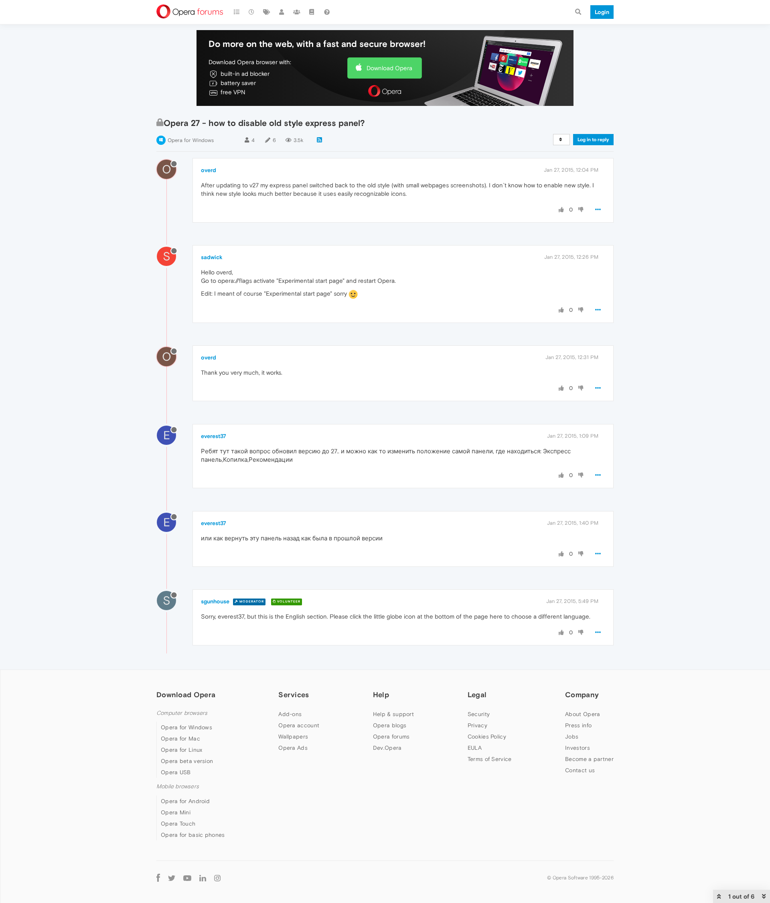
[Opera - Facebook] (158, 878)
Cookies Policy (487, 736)
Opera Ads (293, 748)
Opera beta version (187, 761)
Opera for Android (185, 801)
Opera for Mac (180, 738)
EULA (475, 748)
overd (208, 170)
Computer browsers (181, 713)
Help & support (393, 714)
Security (479, 714)
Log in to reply (593, 139)
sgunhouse (215, 601)
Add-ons (290, 714)
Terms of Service (490, 759)
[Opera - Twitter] (171, 878)
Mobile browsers (177, 786)
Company (582, 694)
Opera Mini (175, 812)
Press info (578, 725)
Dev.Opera (387, 748)
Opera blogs (389, 725)
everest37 (213, 436)
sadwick (212, 257)
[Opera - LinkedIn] (202, 878)
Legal (477, 694)
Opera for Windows (191, 140)
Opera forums (391, 736)
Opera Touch (178, 823)
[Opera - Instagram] (217, 878)
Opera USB (176, 772)
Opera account (298, 725)
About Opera (582, 714)
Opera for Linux (182, 750)
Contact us (580, 770)
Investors (577, 748)
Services (293, 694)
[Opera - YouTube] (187, 878)
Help (381, 694)
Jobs (571, 736)
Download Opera (389, 68)
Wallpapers (293, 736)
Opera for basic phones (193, 835)
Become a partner (589, 759)
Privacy (477, 725)
